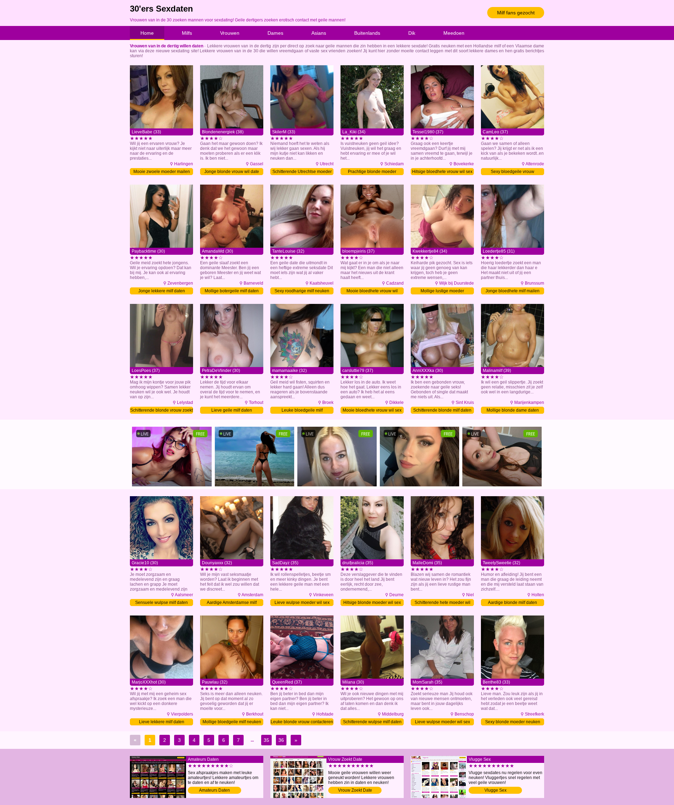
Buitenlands (367, 33)
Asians (318, 33)
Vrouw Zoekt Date (355, 790)
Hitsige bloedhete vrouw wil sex (442, 171)
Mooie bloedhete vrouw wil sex (372, 410)
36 (281, 740)
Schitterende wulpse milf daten (372, 721)
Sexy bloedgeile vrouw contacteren (512, 172)
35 (266, 740)
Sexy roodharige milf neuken (302, 290)
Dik (411, 33)
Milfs (187, 33)
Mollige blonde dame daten (513, 410)
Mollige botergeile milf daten (232, 290)
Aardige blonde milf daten (512, 602)
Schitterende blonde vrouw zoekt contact (161, 411)
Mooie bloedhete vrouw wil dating (372, 291)
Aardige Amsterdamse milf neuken (232, 603)
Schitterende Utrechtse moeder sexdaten (302, 172)
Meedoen (453, 33)
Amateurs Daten (214, 790)
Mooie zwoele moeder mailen (161, 171)
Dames (275, 33)
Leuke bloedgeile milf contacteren (302, 411)
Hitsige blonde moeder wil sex (372, 602)
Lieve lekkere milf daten (161, 721)
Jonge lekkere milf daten (161, 290)
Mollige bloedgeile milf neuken (232, 721)
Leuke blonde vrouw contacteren (302, 721)
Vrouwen (229, 33)
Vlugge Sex (495, 790)
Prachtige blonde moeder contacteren (372, 172)
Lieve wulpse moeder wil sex (302, 602)
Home (147, 33)
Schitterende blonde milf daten (442, 410)
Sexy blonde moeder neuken (512, 721)
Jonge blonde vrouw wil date (231, 171)
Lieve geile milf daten (231, 410)
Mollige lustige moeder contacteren (442, 291)
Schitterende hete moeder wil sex (442, 603)
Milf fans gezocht (516, 12)
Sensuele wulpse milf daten (161, 602)
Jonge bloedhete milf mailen (512, 290)
